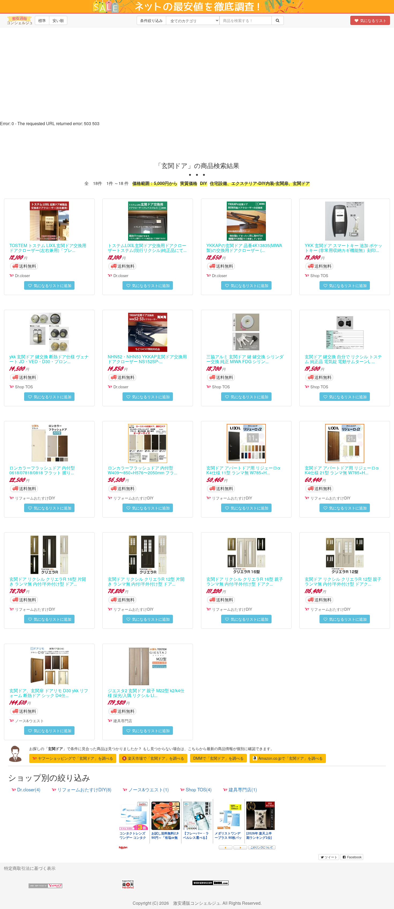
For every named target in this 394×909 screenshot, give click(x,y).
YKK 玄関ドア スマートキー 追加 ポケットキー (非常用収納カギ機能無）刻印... (343, 247)
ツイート (331, 857)
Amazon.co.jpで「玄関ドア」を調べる (290, 758)
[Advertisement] (197, 80)
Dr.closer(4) (28, 789)
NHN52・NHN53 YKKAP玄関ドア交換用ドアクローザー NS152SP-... (147, 358)
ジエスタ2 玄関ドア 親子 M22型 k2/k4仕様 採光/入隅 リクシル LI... (146, 692)
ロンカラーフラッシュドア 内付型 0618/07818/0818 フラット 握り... (42, 470)
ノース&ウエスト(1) (148, 789)
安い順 (58, 20)
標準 (42, 20)
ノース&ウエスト (29, 720)
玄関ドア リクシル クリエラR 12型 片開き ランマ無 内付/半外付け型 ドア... (146, 581)
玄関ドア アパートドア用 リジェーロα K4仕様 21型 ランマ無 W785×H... (342, 470)
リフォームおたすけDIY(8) (84, 789)
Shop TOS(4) (199, 789)
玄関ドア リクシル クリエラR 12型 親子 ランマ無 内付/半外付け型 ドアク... (343, 581)
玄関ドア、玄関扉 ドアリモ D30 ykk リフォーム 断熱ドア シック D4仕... (48, 692)
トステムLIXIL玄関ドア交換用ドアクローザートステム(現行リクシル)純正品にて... (147, 247)
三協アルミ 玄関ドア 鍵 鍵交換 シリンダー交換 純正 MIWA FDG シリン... (245, 358)
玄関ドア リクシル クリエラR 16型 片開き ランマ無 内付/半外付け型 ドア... (47, 581)
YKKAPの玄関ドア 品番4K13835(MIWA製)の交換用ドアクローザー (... (244, 247)
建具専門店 (122, 720)
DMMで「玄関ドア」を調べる (218, 758)
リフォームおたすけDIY (35, 498)
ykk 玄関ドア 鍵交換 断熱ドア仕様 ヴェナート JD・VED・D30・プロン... (49, 358)
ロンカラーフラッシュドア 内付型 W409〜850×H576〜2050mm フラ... (142, 470)
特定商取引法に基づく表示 (29, 868)
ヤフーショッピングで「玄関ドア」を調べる (75, 758)
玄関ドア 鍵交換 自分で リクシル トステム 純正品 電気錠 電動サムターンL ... (343, 358)
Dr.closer (22, 275)
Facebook (354, 857)
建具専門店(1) (243, 789)
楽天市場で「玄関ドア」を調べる (156, 758)
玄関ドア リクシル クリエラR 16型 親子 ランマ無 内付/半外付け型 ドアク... (244, 581)
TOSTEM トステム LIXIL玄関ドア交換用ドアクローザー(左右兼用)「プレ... (47, 247)
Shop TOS (319, 275)
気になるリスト (372, 20)
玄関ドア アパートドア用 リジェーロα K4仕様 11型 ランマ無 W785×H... (243, 470)
